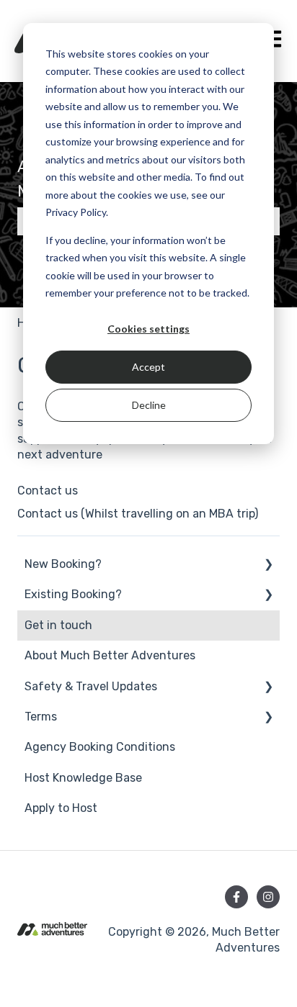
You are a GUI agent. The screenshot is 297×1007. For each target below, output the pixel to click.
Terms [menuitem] (41, 716)
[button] (268, 565)
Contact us (47, 490)
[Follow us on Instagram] (268, 896)
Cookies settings (148, 328)
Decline (149, 405)
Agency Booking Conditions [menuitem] (100, 747)
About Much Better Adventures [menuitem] (110, 655)
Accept (148, 367)
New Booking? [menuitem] (63, 564)
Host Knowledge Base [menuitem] (83, 778)
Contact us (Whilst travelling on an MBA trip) (137, 513)
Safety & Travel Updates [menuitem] (91, 686)
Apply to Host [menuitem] (61, 808)
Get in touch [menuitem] (58, 625)
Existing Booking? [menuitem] (73, 594)
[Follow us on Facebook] (236, 896)
